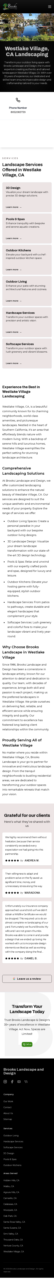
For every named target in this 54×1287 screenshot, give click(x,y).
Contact (7, 1107)
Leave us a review (29, 978)
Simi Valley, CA (10, 1233)
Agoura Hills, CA (11, 1192)
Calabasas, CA (10, 1204)
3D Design (8, 1153)
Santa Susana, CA (12, 1228)
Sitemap (7, 1119)
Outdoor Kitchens (12, 1165)
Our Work (8, 1101)
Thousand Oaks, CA (13, 1239)
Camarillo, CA (10, 1198)
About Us (8, 1113)
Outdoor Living (11, 1135)
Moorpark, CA (10, 1210)
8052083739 (18, 112)
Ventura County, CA (13, 1245)
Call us (28, 1044)
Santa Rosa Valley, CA (14, 1222)
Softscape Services (12, 1147)
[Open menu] (50, 7)
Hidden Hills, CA (11, 1180)
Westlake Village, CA (13, 1251)
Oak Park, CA (10, 1216)
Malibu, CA (8, 1186)
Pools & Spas (9, 1159)
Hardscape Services (13, 1141)
